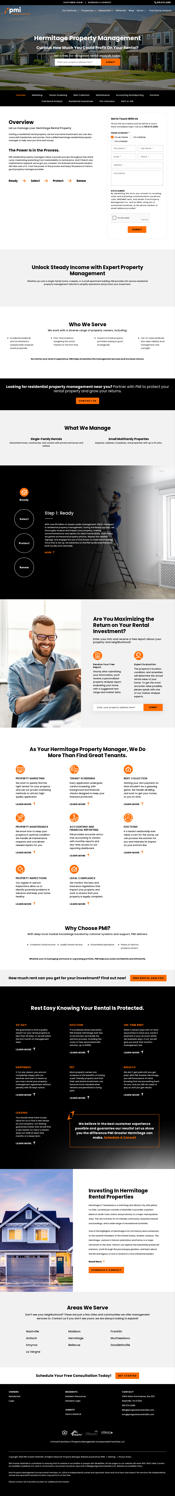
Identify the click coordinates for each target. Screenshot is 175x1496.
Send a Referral (73, 1414)
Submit (110, 62)
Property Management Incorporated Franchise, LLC (98, 1441)
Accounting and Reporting (129, 95)
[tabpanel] (80, 532)
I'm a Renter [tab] (139, 137)
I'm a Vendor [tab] (121, 141)
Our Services (69, 10)
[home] (17, 11)
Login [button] (11, 1400)
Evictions (154, 95)
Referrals (121, 10)
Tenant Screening (58, 95)
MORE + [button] (80, 552)
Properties (87, 10)
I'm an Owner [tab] (121, 137)
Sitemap (112, 1457)
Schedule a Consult (106, 1270)
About (140, 10)
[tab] (24, 495)
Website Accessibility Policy (129, 1466)
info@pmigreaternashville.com (138, 1414)
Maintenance (103, 95)
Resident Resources (75, 1396)
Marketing (37, 95)
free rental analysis (148, 978)
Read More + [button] (124, 1262)
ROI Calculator (107, 101)
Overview (20, 95)
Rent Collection (82, 95)
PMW (103, 1457)
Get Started (127, 1375)
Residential (14, 1396)
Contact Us (87, 400)
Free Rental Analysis (160, 10)
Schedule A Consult (120, 1137)
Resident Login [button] (72, 1400)
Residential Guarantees (81, 101)
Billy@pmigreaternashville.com (138, 1409)
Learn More (24, 804)
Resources (104, 10)
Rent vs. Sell (127, 101)
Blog (131, 10)
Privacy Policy (125, 1457)
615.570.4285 (164, 2)
